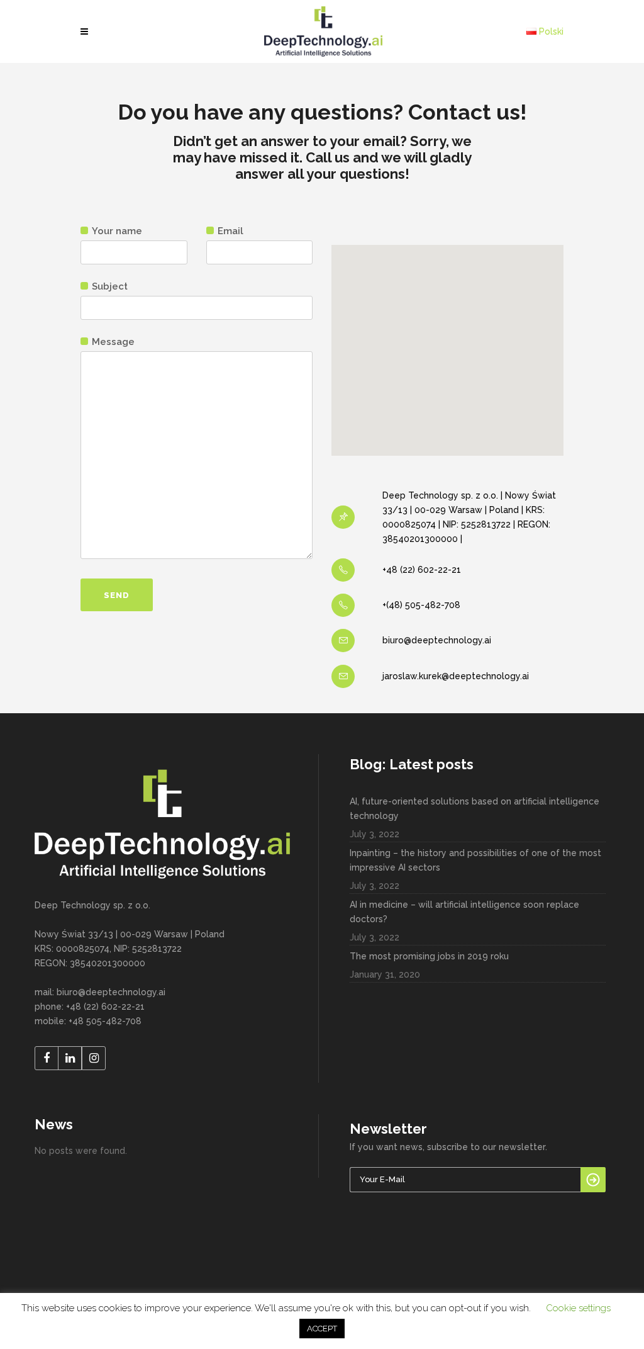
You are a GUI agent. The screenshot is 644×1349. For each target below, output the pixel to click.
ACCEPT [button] (322, 1328)
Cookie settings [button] (578, 1308)
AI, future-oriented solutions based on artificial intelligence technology (474, 808)
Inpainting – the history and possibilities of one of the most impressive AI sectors (475, 860)
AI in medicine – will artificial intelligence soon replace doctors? (464, 912)
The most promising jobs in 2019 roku (429, 956)
